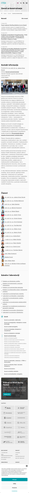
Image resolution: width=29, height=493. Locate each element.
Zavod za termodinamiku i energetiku (13, 374)
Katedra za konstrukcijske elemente (13, 287)
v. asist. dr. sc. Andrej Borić (12, 236)
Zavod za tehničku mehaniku (11, 371)
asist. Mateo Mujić (10, 260)
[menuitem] (17, 3)
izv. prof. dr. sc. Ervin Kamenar (13, 222)
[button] (27, 466)
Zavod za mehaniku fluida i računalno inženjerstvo (13, 365)
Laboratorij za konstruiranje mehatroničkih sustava (14, 303)
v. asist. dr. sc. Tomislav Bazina (13, 250)
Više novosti (24, 18)
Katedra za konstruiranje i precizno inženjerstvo (12, 284)
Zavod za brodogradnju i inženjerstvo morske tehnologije (15, 323)
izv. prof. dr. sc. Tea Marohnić (13, 225)
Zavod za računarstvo (9, 368)
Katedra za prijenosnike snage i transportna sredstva (15, 290)
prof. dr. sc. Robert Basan (12, 211)
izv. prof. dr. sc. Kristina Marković (14, 200)
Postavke (14, 487)
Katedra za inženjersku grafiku (11, 281)
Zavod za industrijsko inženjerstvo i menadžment (12, 330)
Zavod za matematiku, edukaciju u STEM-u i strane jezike (15, 361)
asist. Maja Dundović (10, 253)
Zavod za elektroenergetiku (11, 326)
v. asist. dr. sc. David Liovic (12, 246)
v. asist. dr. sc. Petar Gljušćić (13, 243)
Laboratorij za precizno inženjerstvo (13, 312)
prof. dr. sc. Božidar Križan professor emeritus (15, 264)
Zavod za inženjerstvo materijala (12, 333)
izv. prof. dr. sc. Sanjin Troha (13, 215)
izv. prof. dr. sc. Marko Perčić (13, 232)
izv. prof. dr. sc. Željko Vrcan (13, 229)
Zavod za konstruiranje (12, 72)
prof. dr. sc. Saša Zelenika (12, 204)
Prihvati (14, 479)
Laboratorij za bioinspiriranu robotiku (13, 293)
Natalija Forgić (9, 257)
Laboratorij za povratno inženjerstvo (13, 310)
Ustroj (5, 13)
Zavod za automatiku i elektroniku (12, 320)
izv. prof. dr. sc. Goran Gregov (13, 218)
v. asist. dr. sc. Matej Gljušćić (13, 239)
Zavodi (9, 13)
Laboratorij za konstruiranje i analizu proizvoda (13, 299)
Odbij (14, 483)
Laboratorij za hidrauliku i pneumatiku (13, 296)
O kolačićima (14, 490)
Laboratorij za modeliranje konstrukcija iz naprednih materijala (14, 307)
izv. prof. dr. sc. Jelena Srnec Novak (15, 197)
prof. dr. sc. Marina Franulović (13, 208)
